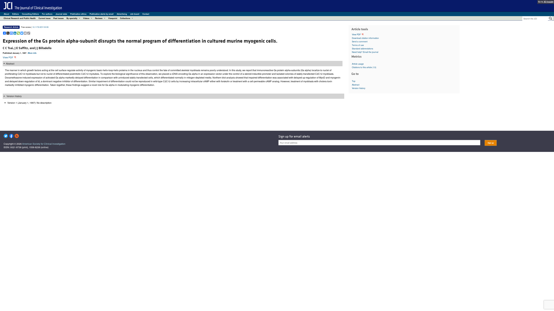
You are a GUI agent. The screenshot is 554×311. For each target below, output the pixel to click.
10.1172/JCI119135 (40, 27)
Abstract (355, 84)
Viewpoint (112, 18)
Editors (15, 14)
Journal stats (61, 14)
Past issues (58, 18)
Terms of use (358, 45)
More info (32, 53)
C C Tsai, (9, 48)
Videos (86, 18)
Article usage (358, 63)
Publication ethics (78, 14)
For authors (47, 14)
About (6, 14)
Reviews (98, 18)
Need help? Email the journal (365, 52)
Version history (358, 88)
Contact (145, 14)
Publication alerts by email (102, 14)
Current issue (44, 18)
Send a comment (359, 41)
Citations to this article (364, 67)
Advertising (122, 14)
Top (353, 81)
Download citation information (365, 38)
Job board (134, 14)
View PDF (8, 57)
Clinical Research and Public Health (20, 18)
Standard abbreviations (362, 48)
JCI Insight (548, 2)
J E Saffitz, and (25, 48)
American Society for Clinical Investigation (43, 143)
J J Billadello (43, 48)
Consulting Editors (30, 14)
